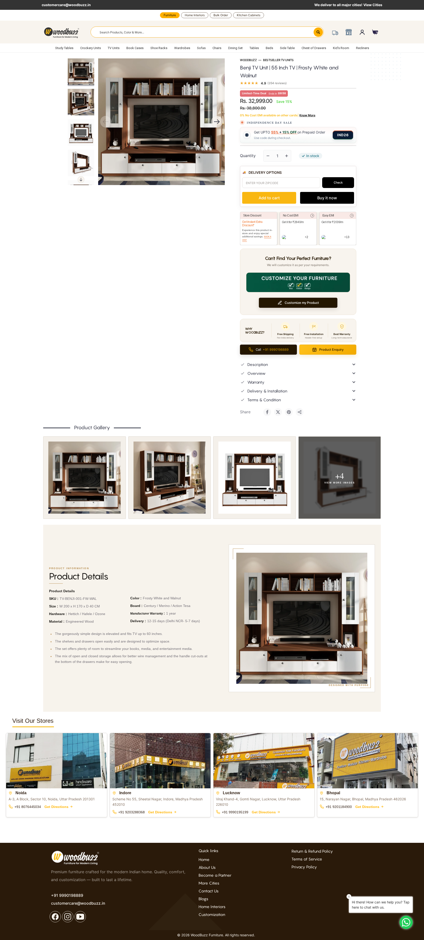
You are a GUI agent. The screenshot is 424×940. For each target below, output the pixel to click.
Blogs (203, 898)
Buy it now (327, 197)
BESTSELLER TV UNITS (278, 60)
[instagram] (67, 916)
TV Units (113, 48)
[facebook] (55, 916)
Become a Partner (215, 875)
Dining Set (235, 48)
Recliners (362, 48)
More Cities (209, 883)
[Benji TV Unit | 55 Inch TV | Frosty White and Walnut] (81, 71)
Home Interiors (195, 15)
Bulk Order (220, 15)
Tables (254, 48)
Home (204, 859)
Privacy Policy (304, 866)
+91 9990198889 (67, 895)
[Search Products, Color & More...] (318, 32)
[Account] (362, 32)
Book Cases (135, 48)
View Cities (372, 5)
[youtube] (80, 916)
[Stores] (348, 32)
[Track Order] (335, 32)
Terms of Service (307, 859)
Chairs (216, 48)
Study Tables (64, 48)
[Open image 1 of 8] (84, 477)
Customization (212, 914)
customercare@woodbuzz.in (66, 5)
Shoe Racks (158, 48)
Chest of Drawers (314, 48)
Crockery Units (90, 48)
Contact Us (209, 890)
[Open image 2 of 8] (169, 477)
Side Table (287, 48)
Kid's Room (341, 48)
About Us (207, 867)
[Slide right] (81, 179)
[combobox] (207, 32)
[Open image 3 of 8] (254, 477)
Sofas (201, 48)
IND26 (343, 135)
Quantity (248, 155)
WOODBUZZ (248, 60)
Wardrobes (182, 48)
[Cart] (375, 32)
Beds (269, 48)
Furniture (170, 15)
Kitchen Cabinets (248, 15)
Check (338, 182)
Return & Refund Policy (312, 851)
